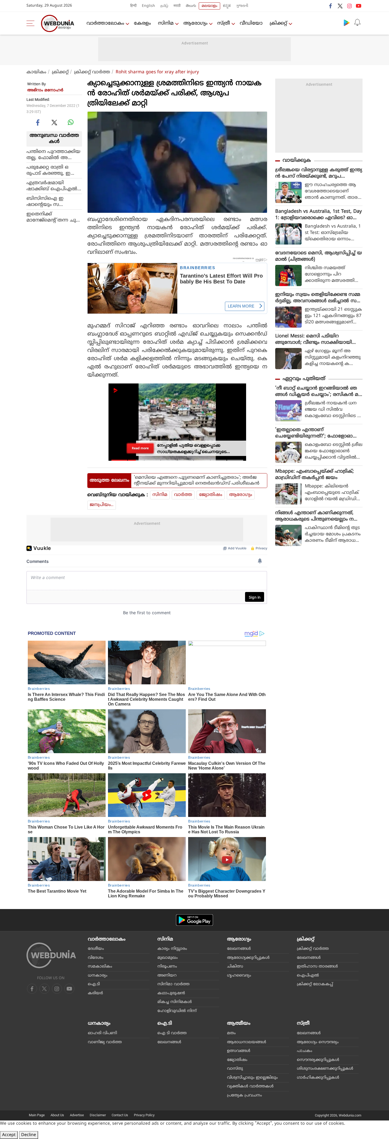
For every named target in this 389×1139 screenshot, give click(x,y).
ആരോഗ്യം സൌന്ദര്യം (318, 1042)
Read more (140, 448)
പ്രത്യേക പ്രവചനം (244, 1095)
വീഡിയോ (251, 23)
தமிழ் (164, 6)
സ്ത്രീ (223, 23)
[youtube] (359, 6)
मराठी (177, 6)
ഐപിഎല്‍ (308, 975)
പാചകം (304, 1051)
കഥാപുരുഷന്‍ (171, 993)
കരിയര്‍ (95, 993)
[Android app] (194, 920)
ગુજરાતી (242, 6)
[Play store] (346, 22)
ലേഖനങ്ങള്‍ (239, 948)
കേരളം (142, 23)
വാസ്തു (235, 1068)
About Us (57, 1115)
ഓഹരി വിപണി (102, 1033)
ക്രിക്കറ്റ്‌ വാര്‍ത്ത (92, 72)
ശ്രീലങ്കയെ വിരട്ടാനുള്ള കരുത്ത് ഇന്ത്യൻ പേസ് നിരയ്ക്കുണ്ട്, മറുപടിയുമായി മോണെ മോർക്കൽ (318, 173)
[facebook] (331, 6)
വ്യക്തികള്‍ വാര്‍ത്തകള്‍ (250, 1086)
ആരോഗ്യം (195, 23)
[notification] (357, 22)
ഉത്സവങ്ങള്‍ (238, 1051)
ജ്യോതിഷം (210, 495)
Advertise (77, 1115)
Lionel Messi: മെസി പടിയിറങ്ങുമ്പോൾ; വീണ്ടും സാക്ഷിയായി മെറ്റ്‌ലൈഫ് (313, 339)
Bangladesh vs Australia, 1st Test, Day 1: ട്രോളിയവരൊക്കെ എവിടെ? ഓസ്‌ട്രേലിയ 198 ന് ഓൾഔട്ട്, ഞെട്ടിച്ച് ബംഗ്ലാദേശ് (318, 215)
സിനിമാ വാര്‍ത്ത (173, 984)
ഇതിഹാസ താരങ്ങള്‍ (317, 966)
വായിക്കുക (297, 160)
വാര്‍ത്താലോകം (105, 23)
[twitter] (340, 6)
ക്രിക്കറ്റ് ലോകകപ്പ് (315, 984)
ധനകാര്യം (97, 975)
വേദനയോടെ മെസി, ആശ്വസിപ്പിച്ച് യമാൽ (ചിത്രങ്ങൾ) (318, 256)
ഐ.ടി (94, 984)
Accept (9, 1135)
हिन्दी (133, 6)
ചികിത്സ (235, 966)
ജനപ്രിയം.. (102, 505)
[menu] (31, 23)
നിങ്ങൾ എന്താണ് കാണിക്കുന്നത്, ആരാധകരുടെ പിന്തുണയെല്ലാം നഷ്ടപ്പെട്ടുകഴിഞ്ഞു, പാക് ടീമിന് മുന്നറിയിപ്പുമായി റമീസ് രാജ (318, 516)
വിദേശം (95, 957)
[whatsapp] (70, 122)
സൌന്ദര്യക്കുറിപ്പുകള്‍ (318, 1060)
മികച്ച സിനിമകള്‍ (174, 1002)
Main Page (37, 1115)
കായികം (36, 72)
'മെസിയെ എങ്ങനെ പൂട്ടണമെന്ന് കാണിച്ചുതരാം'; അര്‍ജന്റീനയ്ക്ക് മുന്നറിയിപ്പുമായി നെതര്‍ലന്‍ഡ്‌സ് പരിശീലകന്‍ (196, 480)
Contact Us (120, 1115)
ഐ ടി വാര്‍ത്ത (172, 1033)
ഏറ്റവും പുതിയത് (304, 379)
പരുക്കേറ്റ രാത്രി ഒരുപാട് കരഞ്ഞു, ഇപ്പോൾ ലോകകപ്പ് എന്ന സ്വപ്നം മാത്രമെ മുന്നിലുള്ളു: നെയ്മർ (53, 170)
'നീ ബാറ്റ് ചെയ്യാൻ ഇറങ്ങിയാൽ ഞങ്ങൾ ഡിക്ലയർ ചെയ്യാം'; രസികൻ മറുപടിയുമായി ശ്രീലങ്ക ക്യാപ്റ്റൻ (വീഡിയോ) (316, 391)
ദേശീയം (96, 948)
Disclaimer (98, 1115)
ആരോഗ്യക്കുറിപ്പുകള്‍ (248, 957)
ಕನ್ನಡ (227, 6)
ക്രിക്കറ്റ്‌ (278, 23)
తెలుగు (191, 6)
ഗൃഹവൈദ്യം (239, 975)
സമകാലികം (100, 966)
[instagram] (349, 6)
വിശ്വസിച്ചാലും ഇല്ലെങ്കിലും (252, 1077)
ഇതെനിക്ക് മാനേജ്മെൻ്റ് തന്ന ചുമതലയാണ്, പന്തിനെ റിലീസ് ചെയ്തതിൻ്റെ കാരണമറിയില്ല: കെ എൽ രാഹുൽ (53, 217)
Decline (28, 1135)
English (148, 6)
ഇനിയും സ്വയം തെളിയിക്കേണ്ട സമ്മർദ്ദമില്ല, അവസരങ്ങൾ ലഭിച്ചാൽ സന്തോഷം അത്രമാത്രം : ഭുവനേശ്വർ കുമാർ (317, 298)
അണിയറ (167, 975)
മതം (231, 1033)
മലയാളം (209, 6)
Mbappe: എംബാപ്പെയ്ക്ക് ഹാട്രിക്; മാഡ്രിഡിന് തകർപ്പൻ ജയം (314, 474)
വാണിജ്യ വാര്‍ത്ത (105, 1042)
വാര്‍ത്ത (183, 495)
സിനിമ (166, 23)
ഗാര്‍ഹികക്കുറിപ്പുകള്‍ (318, 1077)
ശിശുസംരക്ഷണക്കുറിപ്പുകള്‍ (325, 1068)
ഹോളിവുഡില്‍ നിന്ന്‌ (177, 1011)
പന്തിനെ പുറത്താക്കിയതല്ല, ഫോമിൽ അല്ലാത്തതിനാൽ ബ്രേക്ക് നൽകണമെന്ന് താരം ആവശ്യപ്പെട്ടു (53, 154)
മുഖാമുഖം (167, 957)
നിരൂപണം (167, 966)
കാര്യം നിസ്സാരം (172, 948)
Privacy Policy (144, 1115)
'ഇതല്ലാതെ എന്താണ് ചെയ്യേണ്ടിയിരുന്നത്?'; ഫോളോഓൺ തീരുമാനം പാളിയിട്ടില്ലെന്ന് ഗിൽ (317, 433)
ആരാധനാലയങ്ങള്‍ (246, 1042)
